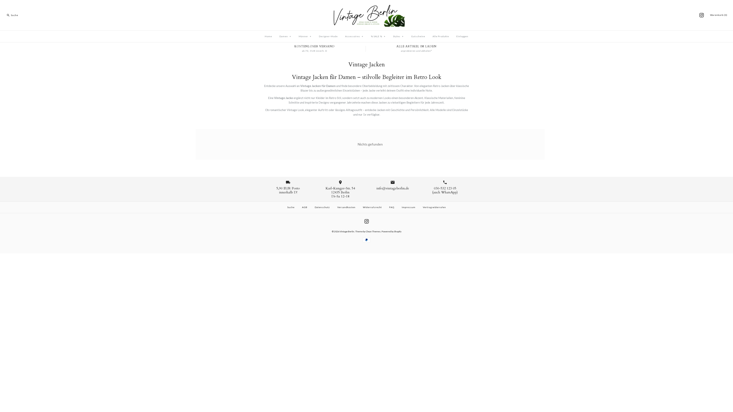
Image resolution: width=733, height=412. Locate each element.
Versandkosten (346, 207)
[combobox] (29, 15)
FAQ (391, 207)
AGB (304, 207)
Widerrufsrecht (372, 207)
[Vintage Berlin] (366, 6)
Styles (398, 36)
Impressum (408, 207)
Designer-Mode (328, 36)
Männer (305, 36)
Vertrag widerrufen (434, 207)
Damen (285, 36)
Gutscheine (418, 36)
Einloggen (462, 36)
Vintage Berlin (347, 231)
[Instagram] (701, 15)
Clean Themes (373, 231)
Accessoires (354, 36)
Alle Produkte (441, 36)
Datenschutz (322, 207)
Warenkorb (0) (718, 15)
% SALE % (378, 36)
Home (268, 36)
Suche (291, 207)
